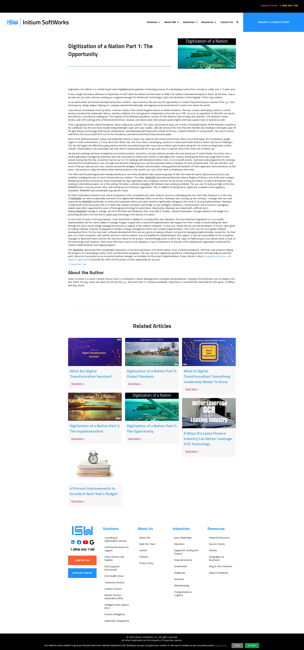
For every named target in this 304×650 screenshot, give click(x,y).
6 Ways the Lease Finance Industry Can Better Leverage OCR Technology (208, 438)
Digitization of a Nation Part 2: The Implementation (95, 428)
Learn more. (221, 645)
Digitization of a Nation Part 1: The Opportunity (152, 428)
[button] (159, 22)
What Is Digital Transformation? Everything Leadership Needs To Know (207, 376)
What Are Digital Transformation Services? (91, 373)
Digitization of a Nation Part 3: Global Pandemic (152, 373)
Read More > (78, 383)
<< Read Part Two (77, 264)
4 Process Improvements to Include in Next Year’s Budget (94, 491)
